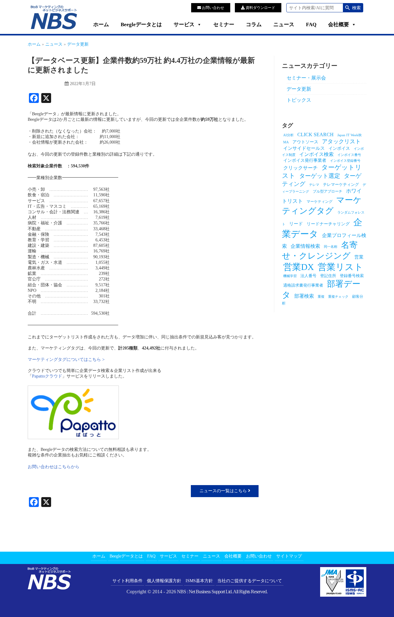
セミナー (223, 24)
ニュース (283, 24)
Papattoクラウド (47, 376)
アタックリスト (341, 141)
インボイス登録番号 (345, 160)
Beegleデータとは (141, 24)
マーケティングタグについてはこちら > (66, 359)
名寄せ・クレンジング (320, 250)
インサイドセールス (304, 148)
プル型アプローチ (327, 191)
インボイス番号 (349, 155)
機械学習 (290, 276)
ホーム (101, 24)
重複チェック (338, 296)
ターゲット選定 (319, 176)
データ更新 (299, 89)
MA (286, 142)
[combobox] (314, 7)
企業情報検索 (305, 246)
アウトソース (305, 141)
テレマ (314, 184)
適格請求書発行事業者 (303, 285)
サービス (184, 24)
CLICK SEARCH (315, 134)
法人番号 (308, 275)
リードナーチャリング (328, 224)
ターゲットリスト (322, 171)
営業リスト (340, 267)
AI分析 (288, 135)
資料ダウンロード (260, 8)
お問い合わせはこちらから (53, 466)
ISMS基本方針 (199, 580)
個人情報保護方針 (164, 580)
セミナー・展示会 (306, 77)
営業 (359, 256)
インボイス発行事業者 (304, 160)
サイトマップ (289, 556)
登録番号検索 (352, 275)
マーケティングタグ (322, 205)
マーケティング (319, 201)
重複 (321, 296)
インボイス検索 (316, 154)
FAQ (311, 24)
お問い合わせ (212, 8)
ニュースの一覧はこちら (223, 490)
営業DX (298, 267)
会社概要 (338, 24)
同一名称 (330, 246)
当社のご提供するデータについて (249, 580)
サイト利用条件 (127, 580)
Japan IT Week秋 (349, 135)
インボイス (339, 148)
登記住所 (328, 275)
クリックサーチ (300, 168)
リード (296, 223)
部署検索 (304, 296)
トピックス (299, 100)
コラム (254, 24)
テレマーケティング (341, 184)
